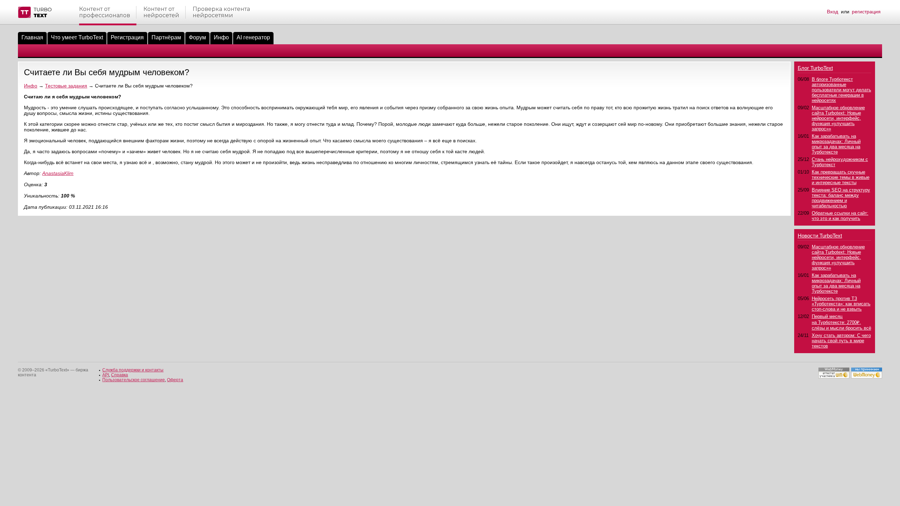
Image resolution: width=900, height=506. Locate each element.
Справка (119, 374)
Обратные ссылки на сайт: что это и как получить (840, 215)
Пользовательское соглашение (133, 379)
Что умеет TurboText (77, 37)
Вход (832, 11)
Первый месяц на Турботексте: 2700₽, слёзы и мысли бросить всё (841, 322)
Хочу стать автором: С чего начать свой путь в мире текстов (841, 341)
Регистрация (127, 37)
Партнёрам (166, 37)
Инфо (221, 37)
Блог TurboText (815, 68)
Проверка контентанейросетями (221, 12)
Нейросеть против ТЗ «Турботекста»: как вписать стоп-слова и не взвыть (841, 304)
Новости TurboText (820, 236)
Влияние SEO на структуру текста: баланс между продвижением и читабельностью (841, 197)
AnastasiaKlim (57, 173)
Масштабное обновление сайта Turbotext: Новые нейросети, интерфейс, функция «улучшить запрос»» (838, 118)
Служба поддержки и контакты (132, 370)
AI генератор (253, 37)
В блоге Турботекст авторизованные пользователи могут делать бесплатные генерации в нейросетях (841, 90)
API (105, 374)
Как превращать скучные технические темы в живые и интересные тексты (840, 177)
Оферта (175, 379)
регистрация (866, 11)
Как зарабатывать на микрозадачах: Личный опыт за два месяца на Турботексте (836, 144)
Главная (32, 37)
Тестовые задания (66, 86)
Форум (197, 37)
